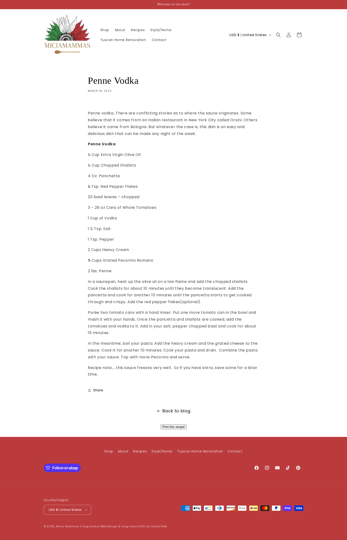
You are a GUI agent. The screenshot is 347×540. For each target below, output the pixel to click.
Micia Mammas (67, 526)
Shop (108, 451)
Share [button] (98, 390)
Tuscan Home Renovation (200, 451)
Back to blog (176, 411)
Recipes (140, 451)
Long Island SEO (133, 526)
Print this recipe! (173, 427)
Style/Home (162, 451)
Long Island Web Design (99, 526)
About (123, 451)
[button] (278, 35)
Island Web (158, 526)
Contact (235, 451)
